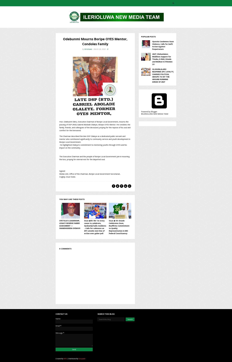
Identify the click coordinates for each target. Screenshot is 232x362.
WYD (65, 359)
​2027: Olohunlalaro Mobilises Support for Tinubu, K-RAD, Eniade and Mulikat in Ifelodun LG (162, 59)
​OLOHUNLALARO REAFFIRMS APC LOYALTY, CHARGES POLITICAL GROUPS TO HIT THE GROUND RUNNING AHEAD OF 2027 (163, 75)
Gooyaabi (82, 359)
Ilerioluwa (88, 49)
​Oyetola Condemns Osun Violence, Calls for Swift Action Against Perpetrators (163, 45)
